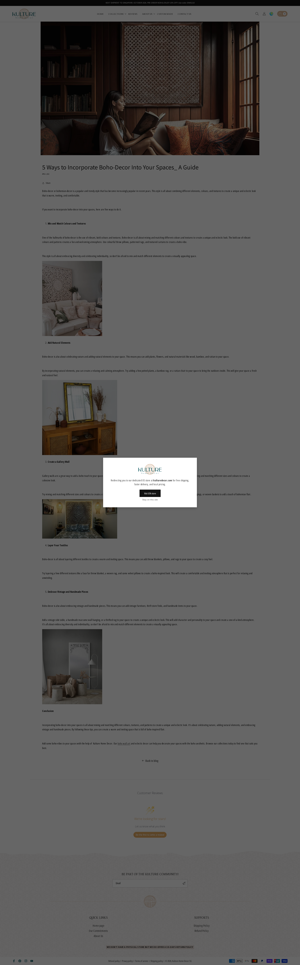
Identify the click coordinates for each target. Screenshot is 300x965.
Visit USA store (150, 493)
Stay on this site (150, 499)
